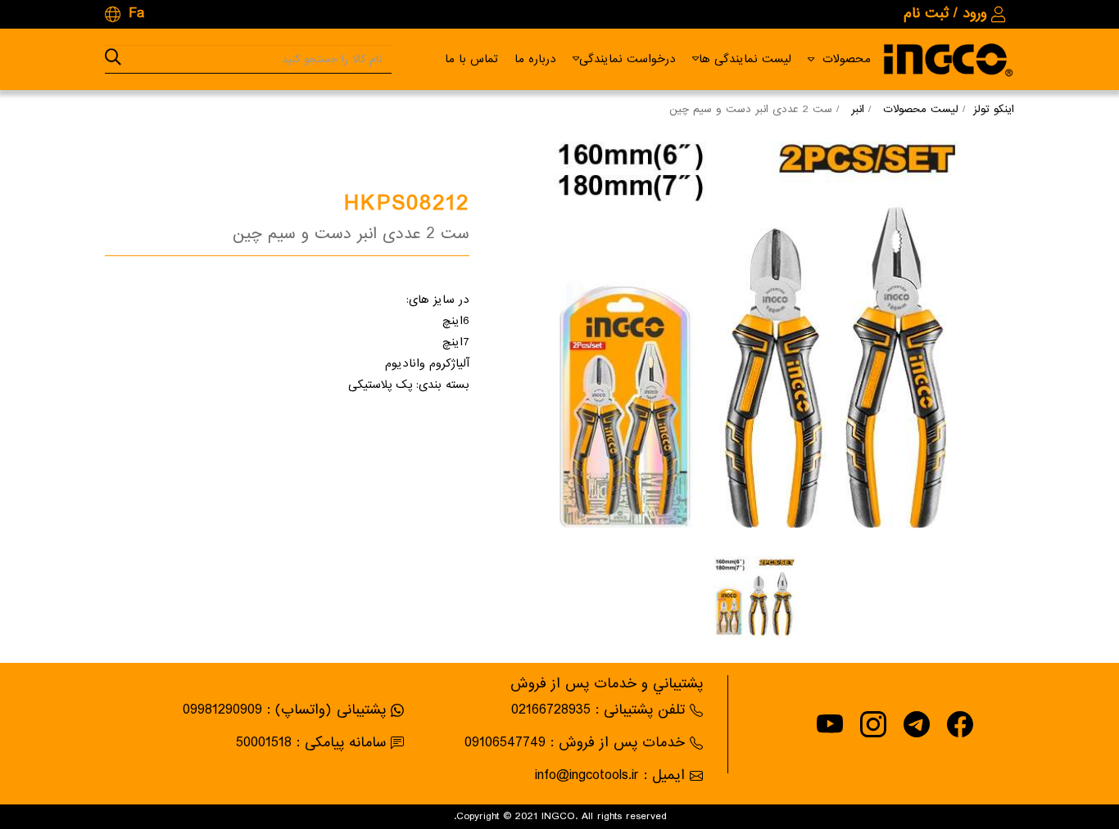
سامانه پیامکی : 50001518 (311, 743)
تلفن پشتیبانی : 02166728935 (598, 710)
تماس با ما (471, 59)
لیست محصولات (920, 109)
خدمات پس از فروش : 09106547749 (574, 743)
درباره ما (535, 59)
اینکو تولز (993, 109)
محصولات (846, 59)
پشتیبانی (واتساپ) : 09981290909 (284, 710)
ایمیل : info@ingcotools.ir (610, 775)
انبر (857, 109)
